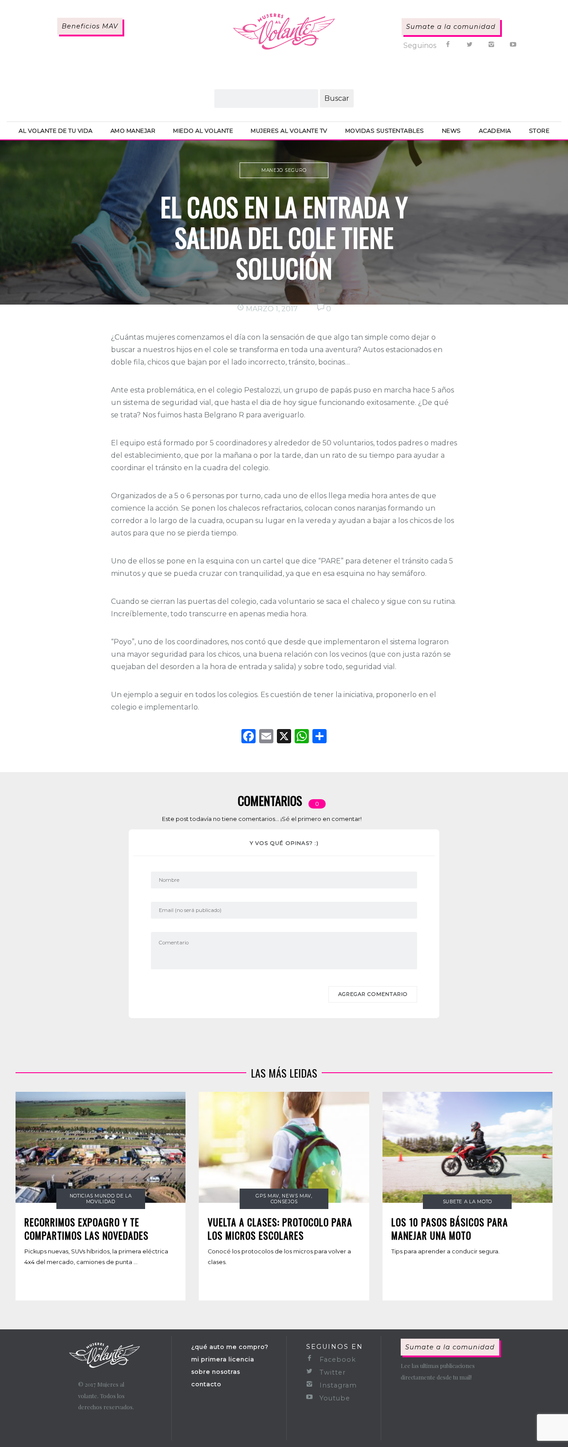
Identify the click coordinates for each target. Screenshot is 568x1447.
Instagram (337, 1385)
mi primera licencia (222, 1359)
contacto (206, 1384)
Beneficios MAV (90, 26)
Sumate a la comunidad (451, 27)
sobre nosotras (215, 1371)
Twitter (331, 1372)
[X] (284, 737)
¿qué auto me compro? (229, 1346)
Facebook (336, 1360)
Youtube (333, 1398)
